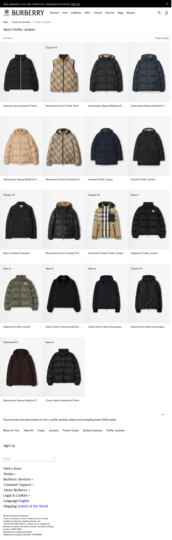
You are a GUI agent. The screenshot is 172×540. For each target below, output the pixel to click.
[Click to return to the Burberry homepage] (28, 12)
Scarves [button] (109, 12)
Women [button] (54, 12)
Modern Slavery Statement (16, 515)
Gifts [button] (87, 12)
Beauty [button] (131, 12)
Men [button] (65, 12)
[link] (5, 22)
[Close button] (167, 3)
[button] (75, 4)
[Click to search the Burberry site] (159, 13)
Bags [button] (120, 12)
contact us (31, 523)
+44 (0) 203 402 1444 (13, 523)
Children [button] (76, 12)
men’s (46, 420)
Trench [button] (98, 12)
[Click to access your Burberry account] (167, 13)
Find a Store (12, 469)
